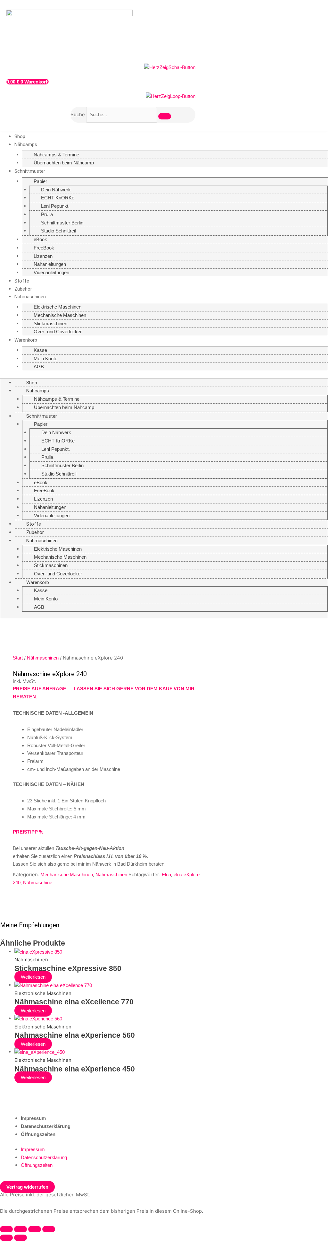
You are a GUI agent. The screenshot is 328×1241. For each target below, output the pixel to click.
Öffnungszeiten (38, 1134)
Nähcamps (25, 144)
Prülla (47, 214)
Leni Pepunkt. (55, 206)
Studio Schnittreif (58, 230)
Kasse (40, 350)
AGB (39, 366)
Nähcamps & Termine (56, 154)
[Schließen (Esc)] (48, 1229)
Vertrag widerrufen (27, 1187)
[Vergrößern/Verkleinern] (6, 1229)
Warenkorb (25, 340)
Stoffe (21, 281)
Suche (77, 114)
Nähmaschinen (30, 297)
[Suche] (164, 116)
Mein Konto (45, 358)
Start (18, 657)
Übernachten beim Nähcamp (64, 162)
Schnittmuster (29, 171)
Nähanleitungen (50, 264)
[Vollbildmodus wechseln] (20, 1229)
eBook (40, 239)
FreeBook (44, 247)
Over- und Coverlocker (58, 331)
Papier (40, 181)
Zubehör (23, 289)
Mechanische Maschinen (60, 315)
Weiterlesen (33, 977)
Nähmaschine (37, 882)
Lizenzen (43, 256)
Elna (166, 874)
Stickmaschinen (50, 323)
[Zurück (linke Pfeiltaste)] (6, 1238)
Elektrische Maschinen (57, 307)
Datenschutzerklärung (45, 1126)
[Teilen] (34, 1229)
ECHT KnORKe (57, 197)
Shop (19, 136)
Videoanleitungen (51, 272)
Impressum (33, 1118)
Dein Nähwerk (56, 189)
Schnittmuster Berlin (62, 222)
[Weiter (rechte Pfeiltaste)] (20, 1238)
